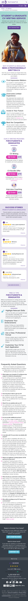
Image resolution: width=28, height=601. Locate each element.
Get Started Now (14, 27)
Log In (21, 5)
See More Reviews (13, 285)
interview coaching (7, 424)
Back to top (14, 558)
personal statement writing (16, 422)
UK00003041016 (6, 596)
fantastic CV (19, 118)
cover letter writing (12, 421)
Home (2, 8)
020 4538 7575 (15, 574)
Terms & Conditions (13, 592)
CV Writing (8, 8)
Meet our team (10, 519)
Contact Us (14, 552)
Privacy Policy (22, 592)
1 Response (22, 233)
